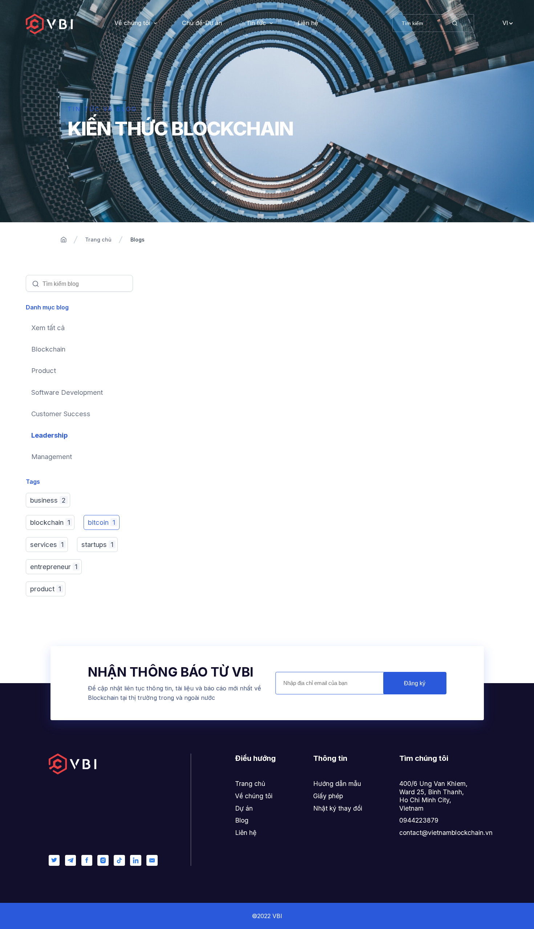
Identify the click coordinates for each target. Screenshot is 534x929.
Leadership (49, 435)
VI (505, 23)
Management (51, 457)
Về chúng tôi (132, 23)
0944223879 (418, 820)
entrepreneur (53, 567)
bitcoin (101, 522)
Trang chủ (98, 239)
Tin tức (256, 23)
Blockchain (48, 349)
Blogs (137, 239)
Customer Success (60, 414)
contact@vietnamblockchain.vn (446, 832)
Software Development (67, 392)
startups (97, 544)
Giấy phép (328, 796)
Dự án (244, 808)
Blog (241, 820)
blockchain (50, 522)
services (47, 544)
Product (43, 370)
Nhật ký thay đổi (337, 808)
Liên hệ (308, 23)
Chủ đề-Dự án (202, 23)
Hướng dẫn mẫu (337, 783)
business (48, 500)
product (45, 589)
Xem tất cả (48, 328)
